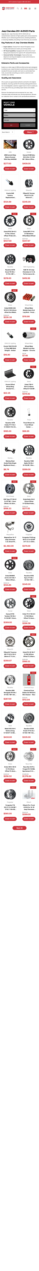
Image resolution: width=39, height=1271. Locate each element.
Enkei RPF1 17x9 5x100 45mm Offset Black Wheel (28, 234)
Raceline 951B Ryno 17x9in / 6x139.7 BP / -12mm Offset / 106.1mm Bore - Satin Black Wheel (29, 578)
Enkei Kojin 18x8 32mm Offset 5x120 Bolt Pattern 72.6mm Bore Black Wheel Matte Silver (29, 501)
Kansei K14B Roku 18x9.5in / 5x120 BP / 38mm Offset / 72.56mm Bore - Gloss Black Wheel (28, 157)
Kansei (29, 152)
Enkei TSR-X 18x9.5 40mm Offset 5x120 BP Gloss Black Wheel (28, 387)
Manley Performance (10, 458)
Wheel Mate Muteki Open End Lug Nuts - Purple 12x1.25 (29, 310)
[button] (25, 8)
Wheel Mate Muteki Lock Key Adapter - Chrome (29, 348)
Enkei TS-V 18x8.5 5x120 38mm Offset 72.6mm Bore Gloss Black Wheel (29, 616)
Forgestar (29, 534)
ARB (10, 152)
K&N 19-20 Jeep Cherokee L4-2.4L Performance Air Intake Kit (29, 272)
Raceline (10, 267)
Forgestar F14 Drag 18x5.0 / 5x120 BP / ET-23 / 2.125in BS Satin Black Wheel (28, 540)
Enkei (10, 228)
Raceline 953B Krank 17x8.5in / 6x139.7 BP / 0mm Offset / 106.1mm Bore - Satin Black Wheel (29, 731)
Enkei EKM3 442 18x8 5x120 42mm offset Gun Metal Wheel (10, 310)
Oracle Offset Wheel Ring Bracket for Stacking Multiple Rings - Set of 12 (10, 387)
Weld (10, 726)
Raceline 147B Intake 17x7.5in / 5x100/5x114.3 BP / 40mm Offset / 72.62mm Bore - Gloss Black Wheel (10, 425)
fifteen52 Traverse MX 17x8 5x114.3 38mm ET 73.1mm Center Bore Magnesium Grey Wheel (10, 654)
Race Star (29, 764)
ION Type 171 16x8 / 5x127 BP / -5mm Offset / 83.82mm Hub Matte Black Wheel (10, 501)
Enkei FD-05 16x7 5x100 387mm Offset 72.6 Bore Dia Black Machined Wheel (29, 654)
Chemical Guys (29, 687)
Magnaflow (10, 534)
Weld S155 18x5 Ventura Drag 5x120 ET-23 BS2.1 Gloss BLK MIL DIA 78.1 (10, 731)
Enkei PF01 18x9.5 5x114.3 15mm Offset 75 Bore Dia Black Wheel (10, 234)
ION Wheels (10, 496)
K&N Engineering (28, 267)
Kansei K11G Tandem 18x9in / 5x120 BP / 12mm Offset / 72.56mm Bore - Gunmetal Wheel (10, 616)
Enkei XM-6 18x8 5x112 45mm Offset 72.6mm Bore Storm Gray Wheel (10, 769)
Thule (29, 420)
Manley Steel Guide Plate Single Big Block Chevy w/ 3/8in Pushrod (10, 463)
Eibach (29, 802)
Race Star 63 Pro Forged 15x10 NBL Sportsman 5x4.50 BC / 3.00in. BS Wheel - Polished (28, 769)
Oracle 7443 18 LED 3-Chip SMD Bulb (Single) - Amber (10, 348)
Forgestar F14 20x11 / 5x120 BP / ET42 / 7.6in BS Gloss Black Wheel (10, 807)
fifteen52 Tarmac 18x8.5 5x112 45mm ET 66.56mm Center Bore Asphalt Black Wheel (28, 195)
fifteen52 (29, 190)
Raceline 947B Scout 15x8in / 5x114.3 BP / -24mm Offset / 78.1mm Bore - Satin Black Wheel (10, 272)
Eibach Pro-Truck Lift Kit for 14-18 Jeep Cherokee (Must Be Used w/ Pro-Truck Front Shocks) (29, 807)
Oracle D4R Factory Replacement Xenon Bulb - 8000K (10, 195)
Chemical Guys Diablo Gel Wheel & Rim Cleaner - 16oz (28, 692)
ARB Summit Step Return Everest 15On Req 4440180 (10, 157)
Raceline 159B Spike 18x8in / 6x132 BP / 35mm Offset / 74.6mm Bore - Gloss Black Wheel (29, 463)
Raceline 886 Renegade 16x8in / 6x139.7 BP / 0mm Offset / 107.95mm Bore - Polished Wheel (10, 693)
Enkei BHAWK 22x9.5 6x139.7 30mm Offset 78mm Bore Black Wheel (10, 578)
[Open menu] (35, 8)
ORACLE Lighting (10, 190)
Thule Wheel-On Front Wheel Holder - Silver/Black (28, 425)
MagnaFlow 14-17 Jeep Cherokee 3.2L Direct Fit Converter (10, 540)
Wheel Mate (29, 305)
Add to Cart (11, 169)
